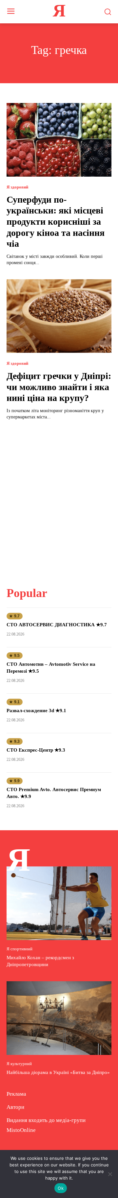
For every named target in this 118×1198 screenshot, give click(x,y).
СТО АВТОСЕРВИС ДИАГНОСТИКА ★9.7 (57, 624)
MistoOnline (21, 1130)
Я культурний (19, 1063)
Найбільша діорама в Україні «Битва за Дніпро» (58, 1072)
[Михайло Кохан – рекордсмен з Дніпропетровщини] (59, 903)
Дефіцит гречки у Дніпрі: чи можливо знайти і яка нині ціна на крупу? (59, 387)
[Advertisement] (59, 499)
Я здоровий (17, 187)
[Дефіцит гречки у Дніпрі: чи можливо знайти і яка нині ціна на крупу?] (59, 316)
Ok (61, 1188)
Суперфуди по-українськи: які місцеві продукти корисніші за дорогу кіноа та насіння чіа (56, 221)
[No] (110, 1174)
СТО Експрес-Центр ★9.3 (36, 750)
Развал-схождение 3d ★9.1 (36, 710)
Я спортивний (19, 949)
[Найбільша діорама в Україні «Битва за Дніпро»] (59, 1018)
